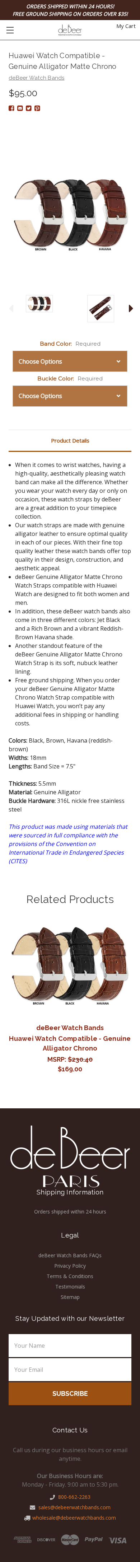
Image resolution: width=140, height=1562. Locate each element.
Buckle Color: (70, 378)
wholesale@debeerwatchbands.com (74, 1517)
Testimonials (70, 1286)
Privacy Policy (70, 1265)
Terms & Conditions (70, 1276)
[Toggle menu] (10, 30)
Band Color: (70, 343)
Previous (9, 309)
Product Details (70, 440)
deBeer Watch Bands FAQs (70, 1255)
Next (129, 309)
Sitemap (70, 1297)
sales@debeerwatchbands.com (74, 1507)
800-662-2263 (73, 1496)
